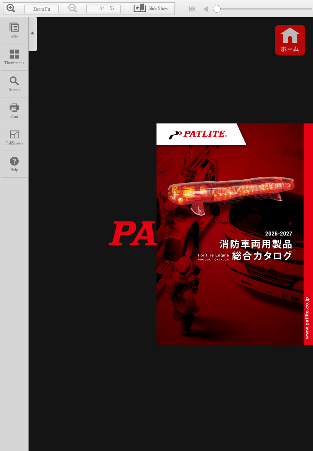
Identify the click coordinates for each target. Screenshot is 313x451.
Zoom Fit (41, 9)
